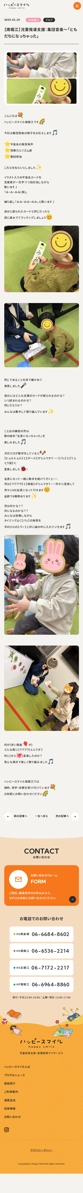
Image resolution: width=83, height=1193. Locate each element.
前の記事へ (20, 816)
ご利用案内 (11, 1091)
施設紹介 (10, 1083)
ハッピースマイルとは (17, 1066)
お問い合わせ (12, 1117)
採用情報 (10, 1108)
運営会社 (10, 1100)
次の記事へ (62, 816)
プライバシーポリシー (41, 1150)
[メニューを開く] (77, 5)
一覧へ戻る (41, 816)
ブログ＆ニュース (14, 1075)
